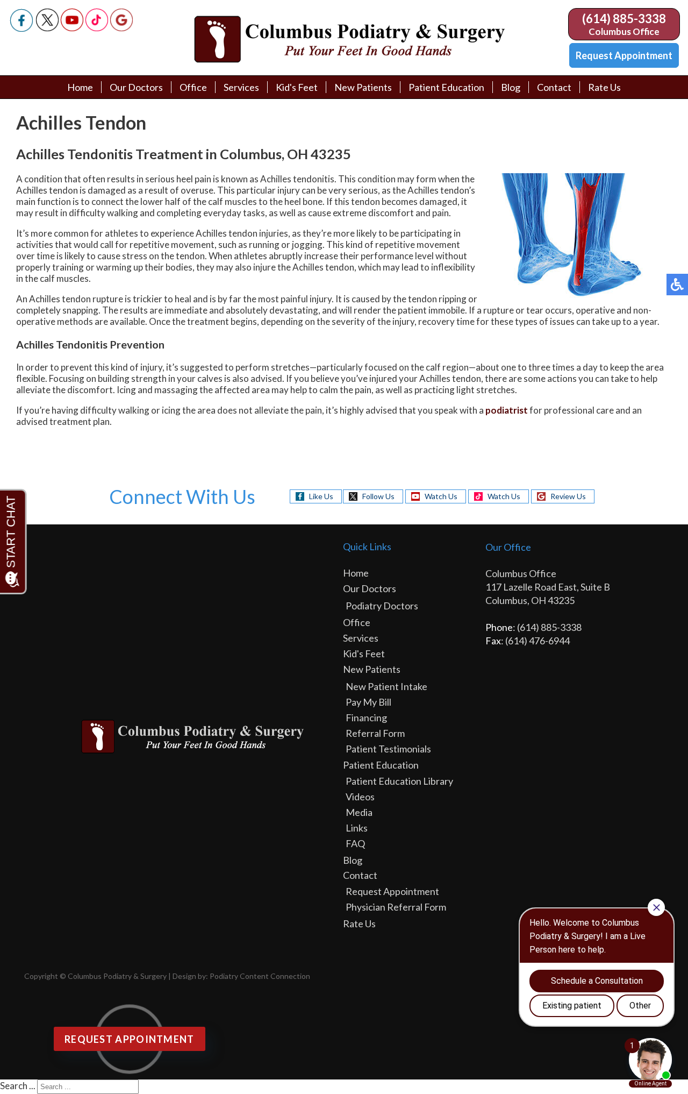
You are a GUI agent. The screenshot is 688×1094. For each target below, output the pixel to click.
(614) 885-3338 (624, 18)
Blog (510, 87)
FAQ (355, 843)
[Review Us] (121, 28)
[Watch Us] (72, 28)
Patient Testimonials (388, 749)
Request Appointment (624, 55)
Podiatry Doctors (382, 606)
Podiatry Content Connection (260, 976)
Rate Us (604, 87)
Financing (366, 717)
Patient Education (446, 87)
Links (357, 828)
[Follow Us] (47, 28)
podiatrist (506, 410)
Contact (554, 87)
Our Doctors (136, 87)
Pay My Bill (368, 702)
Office (193, 87)
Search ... (17, 1085)
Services (241, 87)
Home (80, 87)
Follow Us (378, 496)
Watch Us (441, 496)
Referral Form (375, 733)
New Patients (363, 87)
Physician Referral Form (396, 907)
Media (359, 812)
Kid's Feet (297, 87)
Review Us (568, 496)
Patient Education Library (399, 781)
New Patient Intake (386, 686)
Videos (360, 796)
